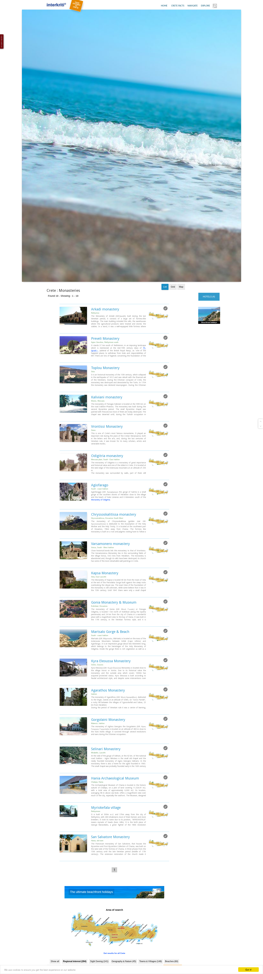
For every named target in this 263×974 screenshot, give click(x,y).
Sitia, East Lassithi (98, 597)
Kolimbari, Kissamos (99, 626)
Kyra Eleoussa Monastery (111, 681)
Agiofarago (99, 505)
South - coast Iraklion (99, 509)
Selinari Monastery (106, 769)
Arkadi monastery (105, 329)
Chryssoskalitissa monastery (113, 534)
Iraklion (94, 714)
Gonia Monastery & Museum (113, 622)
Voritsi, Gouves (97, 685)
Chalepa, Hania (97, 802)
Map (181, 307)
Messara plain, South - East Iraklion (105, 480)
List (165, 307)
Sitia (93, 392)
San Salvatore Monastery (110, 857)
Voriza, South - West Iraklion (102, 567)
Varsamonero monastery (110, 564)
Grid (173, 307)
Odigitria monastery (107, 476)
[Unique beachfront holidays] (114, 913)
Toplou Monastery (105, 388)
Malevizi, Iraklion (98, 743)
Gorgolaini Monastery (108, 740)
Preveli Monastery (105, 358)
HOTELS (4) (209, 316)
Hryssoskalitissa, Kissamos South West (107, 538)
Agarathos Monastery (108, 710)
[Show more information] (61, 349)
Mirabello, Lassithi (98, 773)
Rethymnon (95, 831)
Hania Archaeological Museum (115, 798)
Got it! (248, 969)
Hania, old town (97, 861)
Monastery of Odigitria (100, 520)
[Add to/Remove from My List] (165, 328)
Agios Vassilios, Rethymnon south (104, 362)
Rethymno (95, 333)
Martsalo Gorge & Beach (110, 652)
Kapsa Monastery (104, 593)
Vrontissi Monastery (107, 446)
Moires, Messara (97, 421)
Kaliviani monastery (106, 417)
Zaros (93, 450)
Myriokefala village (106, 828)
